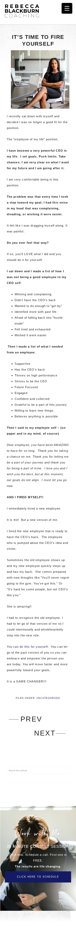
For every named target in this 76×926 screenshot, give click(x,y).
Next (45, 733)
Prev (31, 719)
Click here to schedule (38, 876)
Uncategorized (48, 698)
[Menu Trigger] (67, 8)
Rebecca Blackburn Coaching (23, 11)
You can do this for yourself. (28, 646)
